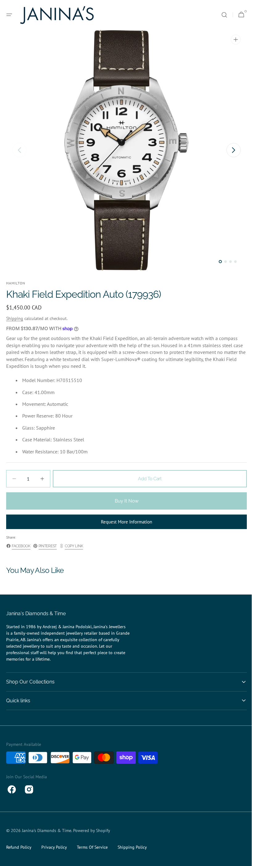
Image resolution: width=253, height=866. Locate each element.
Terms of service (92, 847)
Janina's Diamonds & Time (46, 830)
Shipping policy (132, 847)
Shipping (14, 318)
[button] (9, 15)
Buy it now (124, 501)
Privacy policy (54, 847)
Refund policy (18, 847)
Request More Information (124, 522)
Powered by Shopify (91, 830)
